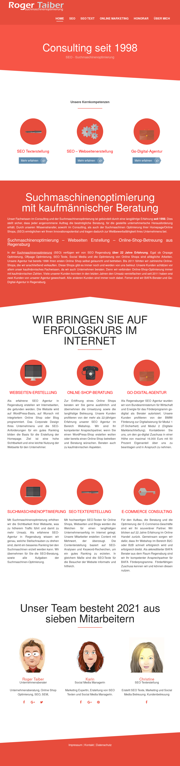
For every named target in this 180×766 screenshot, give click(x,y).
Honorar (141, 18)
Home (60, 18)
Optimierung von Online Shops (119, 257)
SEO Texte (60, 257)
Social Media (77, 257)
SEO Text (88, 18)
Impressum (75, 745)
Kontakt (89, 745)
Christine (146, 679)
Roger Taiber (33, 679)
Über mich (162, 18)
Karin (90, 679)
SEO (72, 18)
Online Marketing (114, 18)
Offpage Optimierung (38, 257)
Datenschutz (104, 745)
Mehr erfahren (29, 160)
